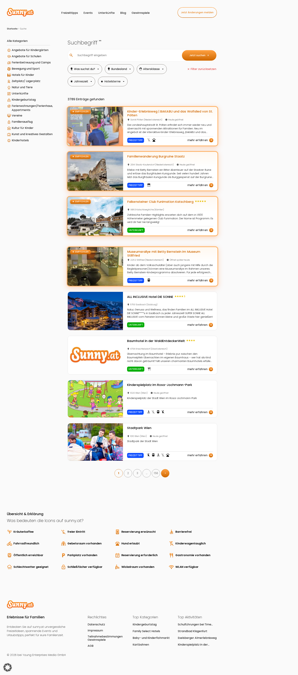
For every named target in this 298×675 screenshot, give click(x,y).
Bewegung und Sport (26, 69)
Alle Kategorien (17, 41)
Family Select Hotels (146, 631)
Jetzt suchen (199, 55)
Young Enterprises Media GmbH (44, 655)
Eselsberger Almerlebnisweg (197, 638)
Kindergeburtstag (24, 100)
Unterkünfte (20, 93)
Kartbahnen (141, 644)
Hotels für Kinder (23, 75)
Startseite (12, 28)
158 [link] (156, 473)
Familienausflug (22, 122)
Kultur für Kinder (22, 128)
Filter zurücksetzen (203, 69)
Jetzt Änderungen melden (197, 12)
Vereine (17, 115)
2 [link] (128, 473)
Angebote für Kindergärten (30, 50)
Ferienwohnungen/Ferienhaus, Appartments (32, 108)
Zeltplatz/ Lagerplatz (26, 81)
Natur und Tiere (22, 87)
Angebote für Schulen (26, 56)
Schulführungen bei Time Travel (194, 624)
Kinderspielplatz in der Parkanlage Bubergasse (194, 644)
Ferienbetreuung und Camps (31, 62)
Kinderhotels (20, 140)
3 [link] (137, 473)
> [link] (165, 473)
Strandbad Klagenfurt (192, 631)
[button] (7, 667)
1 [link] (118, 473)
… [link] (146, 473)
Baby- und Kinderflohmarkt (151, 638)
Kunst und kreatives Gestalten (32, 134)
